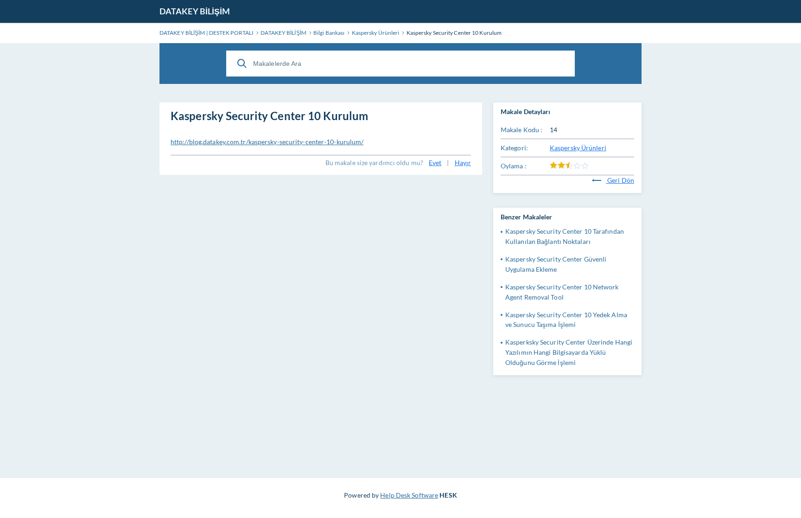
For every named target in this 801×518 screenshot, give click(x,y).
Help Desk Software (409, 495)
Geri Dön (620, 180)
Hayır (463, 162)
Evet (435, 162)
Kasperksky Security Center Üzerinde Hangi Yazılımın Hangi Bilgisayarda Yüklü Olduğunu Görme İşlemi (568, 352)
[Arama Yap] (242, 63)
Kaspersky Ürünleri (578, 148)
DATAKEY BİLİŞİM (194, 11)
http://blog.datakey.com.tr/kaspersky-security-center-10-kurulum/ (267, 142)
